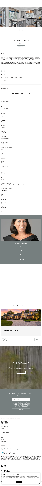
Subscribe (21, 409)
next (22, 29)
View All (37, 339)
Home (2, 435)
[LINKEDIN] (8, 449)
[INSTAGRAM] (5, 449)
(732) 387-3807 (5, 423)
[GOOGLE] (14, 449)
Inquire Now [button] (21, 46)
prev (19, 29)
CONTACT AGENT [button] (21, 259)
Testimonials (3, 441)
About (2, 437)
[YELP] (11, 449)
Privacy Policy (25, 406)
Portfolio (2, 439)
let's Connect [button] (21, 372)
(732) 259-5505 (5, 422)
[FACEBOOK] (2, 449)
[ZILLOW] (17, 449)
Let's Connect (3, 443)
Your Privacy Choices (21, 484)
